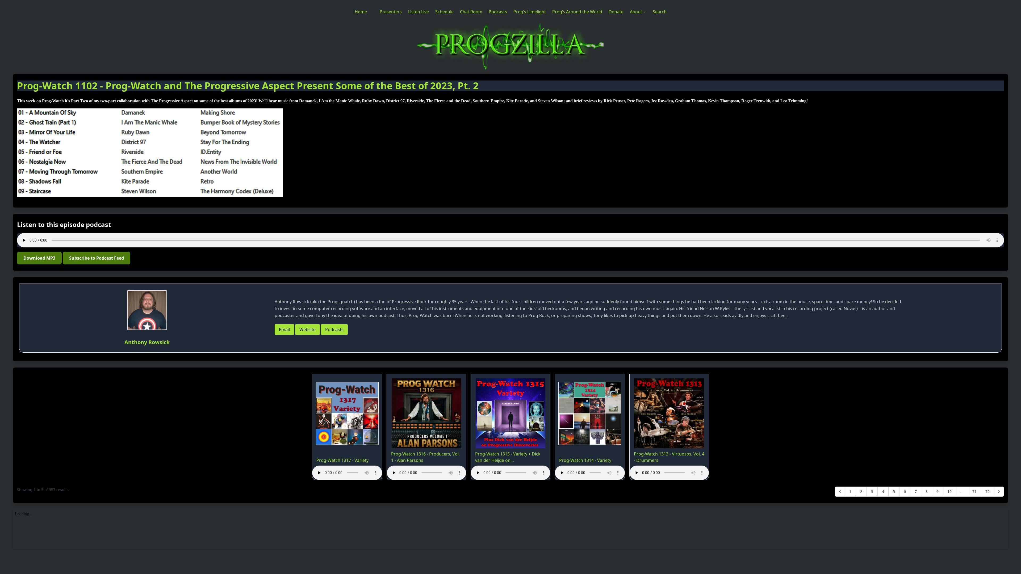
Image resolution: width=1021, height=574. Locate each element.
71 (974, 491)
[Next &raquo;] (999, 492)
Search (660, 12)
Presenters (391, 12)
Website (307, 329)
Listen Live (418, 12)
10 (949, 491)
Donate (616, 12)
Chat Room (471, 12)
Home (361, 12)
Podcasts (498, 12)
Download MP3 (39, 258)
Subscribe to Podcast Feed (96, 258)
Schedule (444, 12)
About (636, 12)
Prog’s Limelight (529, 12)
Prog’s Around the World (577, 12)
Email (284, 329)
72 (987, 491)
